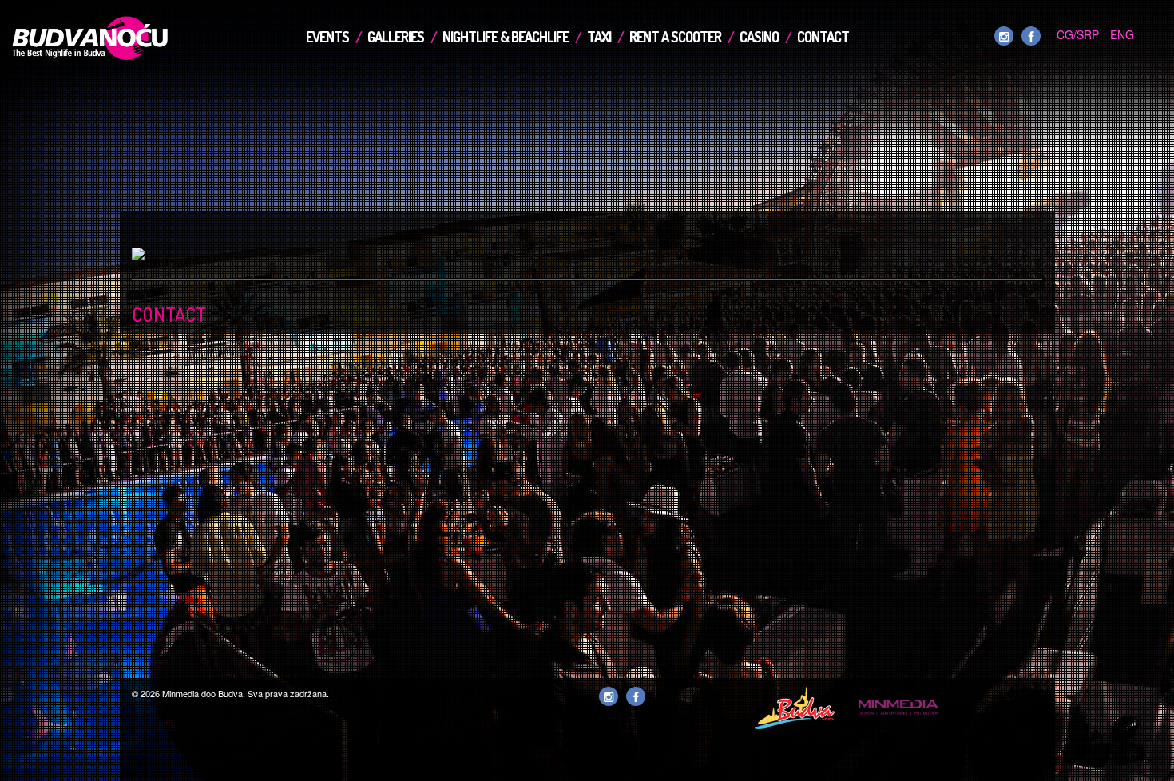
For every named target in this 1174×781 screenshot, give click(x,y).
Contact (823, 37)
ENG (1122, 34)
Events (327, 37)
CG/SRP (1078, 34)
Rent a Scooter (675, 37)
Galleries (395, 37)
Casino (759, 37)
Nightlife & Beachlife (505, 37)
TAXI (599, 37)
